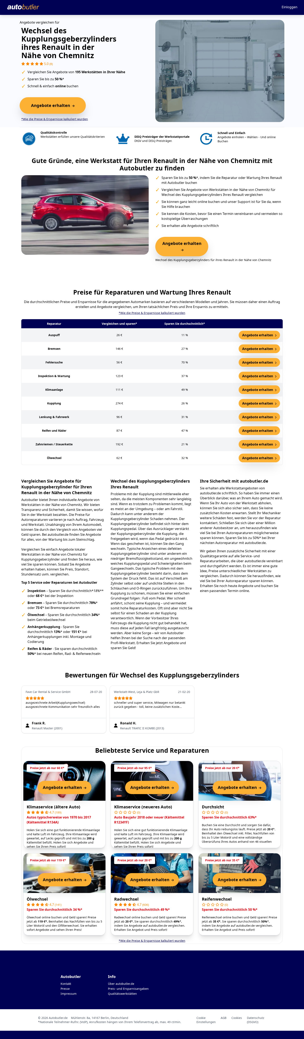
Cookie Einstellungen (206, 1020)
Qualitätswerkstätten (122, 994)
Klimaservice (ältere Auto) (53, 807)
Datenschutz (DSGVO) (255, 1020)
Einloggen (289, 7)
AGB (223, 1018)
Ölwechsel (37, 899)
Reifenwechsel (217, 899)
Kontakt (66, 984)
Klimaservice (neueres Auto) (143, 807)
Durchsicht (213, 807)
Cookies (236, 1018)
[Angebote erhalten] (181, 250)
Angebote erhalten (258, 335)
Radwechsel (126, 899)
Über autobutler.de (121, 984)
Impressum (69, 994)
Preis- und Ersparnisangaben (128, 989)
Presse (65, 989)
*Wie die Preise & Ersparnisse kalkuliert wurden (54, 119)
